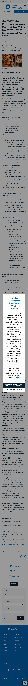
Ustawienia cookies (14, 389)
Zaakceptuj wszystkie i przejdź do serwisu (14, 385)
